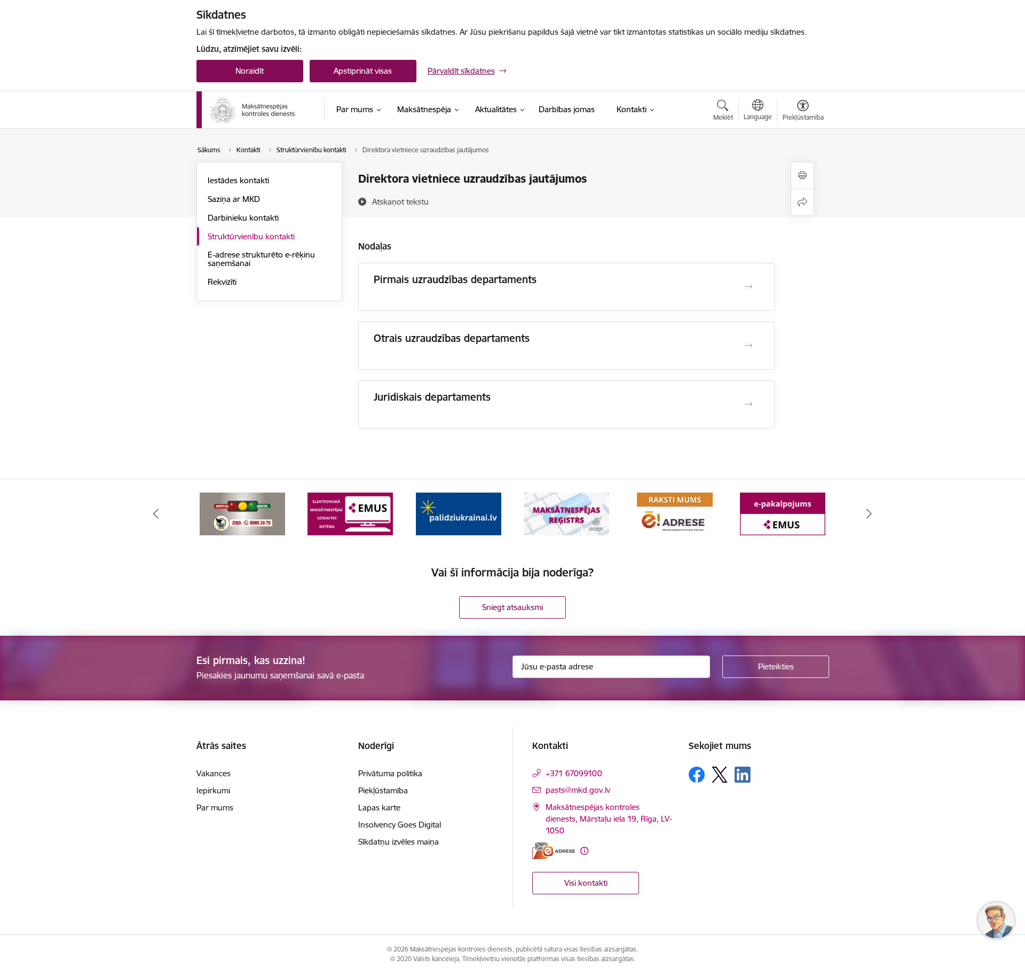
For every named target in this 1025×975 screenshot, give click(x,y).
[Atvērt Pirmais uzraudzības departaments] (748, 287)
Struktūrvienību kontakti (251, 236)
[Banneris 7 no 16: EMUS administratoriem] (350, 513)
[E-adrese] (553, 851)
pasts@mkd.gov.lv (578, 790)
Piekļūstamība (383, 790)
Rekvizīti (222, 282)
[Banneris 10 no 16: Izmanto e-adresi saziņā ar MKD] (675, 513)
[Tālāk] (869, 514)
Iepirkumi (213, 790)
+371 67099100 (574, 773)
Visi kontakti (586, 883)
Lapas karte (379, 807)
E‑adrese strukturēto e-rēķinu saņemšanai (261, 258)
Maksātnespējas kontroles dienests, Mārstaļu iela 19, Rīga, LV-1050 (609, 819)
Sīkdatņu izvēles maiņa (398, 842)
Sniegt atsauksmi (512, 607)
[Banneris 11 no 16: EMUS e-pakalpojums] (782, 513)
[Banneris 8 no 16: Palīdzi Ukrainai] (458, 513)
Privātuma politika (390, 773)
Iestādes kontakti (238, 180)
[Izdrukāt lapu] (802, 175)
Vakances (213, 773)
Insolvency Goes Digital (399, 825)
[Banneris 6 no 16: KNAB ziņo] (242, 513)
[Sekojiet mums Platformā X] (720, 775)
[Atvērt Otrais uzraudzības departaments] (748, 345)
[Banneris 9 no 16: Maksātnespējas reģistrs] (566, 513)
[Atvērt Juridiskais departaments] (748, 404)
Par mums (214, 807)
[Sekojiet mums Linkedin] (743, 775)
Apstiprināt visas (363, 71)
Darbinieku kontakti (243, 218)
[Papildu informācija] (584, 851)
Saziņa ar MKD (234, 199)
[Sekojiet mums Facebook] (697, 775)
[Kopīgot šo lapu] (802, 202)
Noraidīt (249, 71)
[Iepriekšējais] (155, 514)
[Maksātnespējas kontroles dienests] (252, 110)
